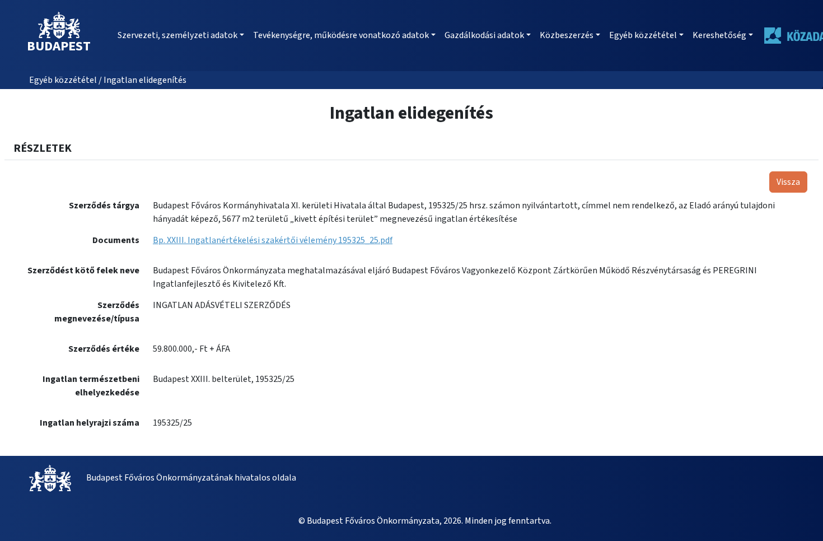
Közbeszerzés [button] (566, 35)
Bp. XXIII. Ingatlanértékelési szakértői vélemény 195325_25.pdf (272, 240)
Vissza (788, 182)
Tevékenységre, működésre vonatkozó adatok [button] (341, 35)
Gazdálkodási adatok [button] (484, 35)
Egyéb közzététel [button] (643, 35)
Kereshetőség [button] (719, 35)
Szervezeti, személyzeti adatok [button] (177, 35)
